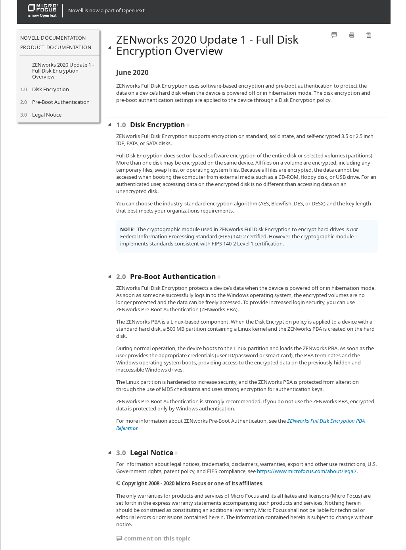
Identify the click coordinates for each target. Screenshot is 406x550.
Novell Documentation (53, 37)
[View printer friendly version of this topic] (352, 35)
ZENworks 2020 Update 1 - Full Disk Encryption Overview (63, 70)
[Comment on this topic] (334, 35)
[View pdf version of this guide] (369, 35)
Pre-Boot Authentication (61, 101)
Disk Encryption (50, 89)
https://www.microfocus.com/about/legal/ (306, 471)
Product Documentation (56, 47)
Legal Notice (46, 114)
